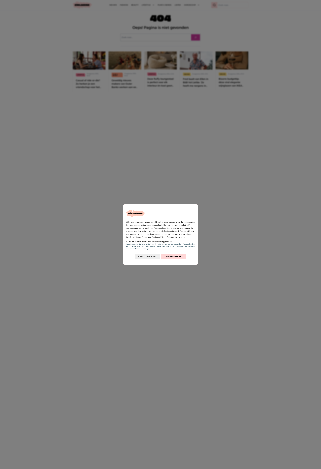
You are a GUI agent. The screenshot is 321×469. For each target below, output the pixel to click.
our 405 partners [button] (158, 222)
